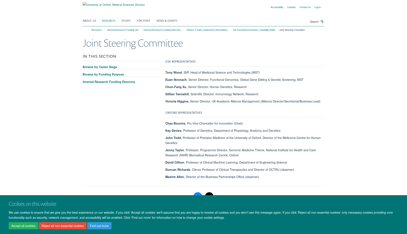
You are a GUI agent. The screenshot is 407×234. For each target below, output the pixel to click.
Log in (318, 7)
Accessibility (277, 7)
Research (109, 20)
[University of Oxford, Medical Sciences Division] (114, 3)
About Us (89, 20)
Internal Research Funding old (122, 30)
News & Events (166, 20)
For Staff (143, 20)
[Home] (86, 30)
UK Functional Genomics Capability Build (254, 30)
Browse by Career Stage (100, 67)
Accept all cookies (23, 226)
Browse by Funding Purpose (103, 74)
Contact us (305, 7)
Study (126, 20)
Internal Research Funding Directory (162, 30)
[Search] (322, 21)
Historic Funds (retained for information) (207, 30)
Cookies (291, 7)
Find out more (99, 226)
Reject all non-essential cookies (63, 226)
